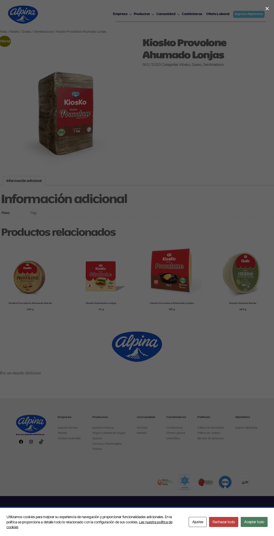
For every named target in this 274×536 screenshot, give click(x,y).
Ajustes (197, 522)
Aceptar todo (254, 522)
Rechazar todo (223, 522)
